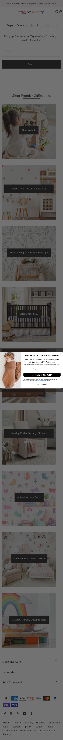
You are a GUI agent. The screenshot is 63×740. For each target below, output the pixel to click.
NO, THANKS (42, 384)
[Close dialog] (60, 353)
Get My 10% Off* (41, 374)
